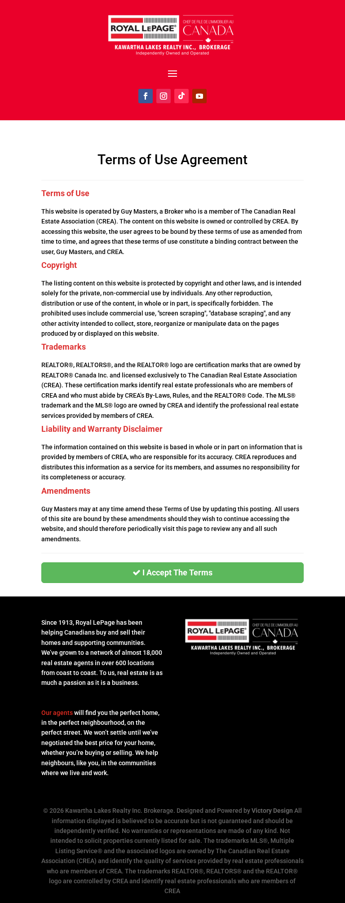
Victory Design (272, 810)
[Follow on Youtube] (199, 96)
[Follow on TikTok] (181, 96)
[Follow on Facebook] (145, 96)
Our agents (57, 712)
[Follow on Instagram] (163, 96)
